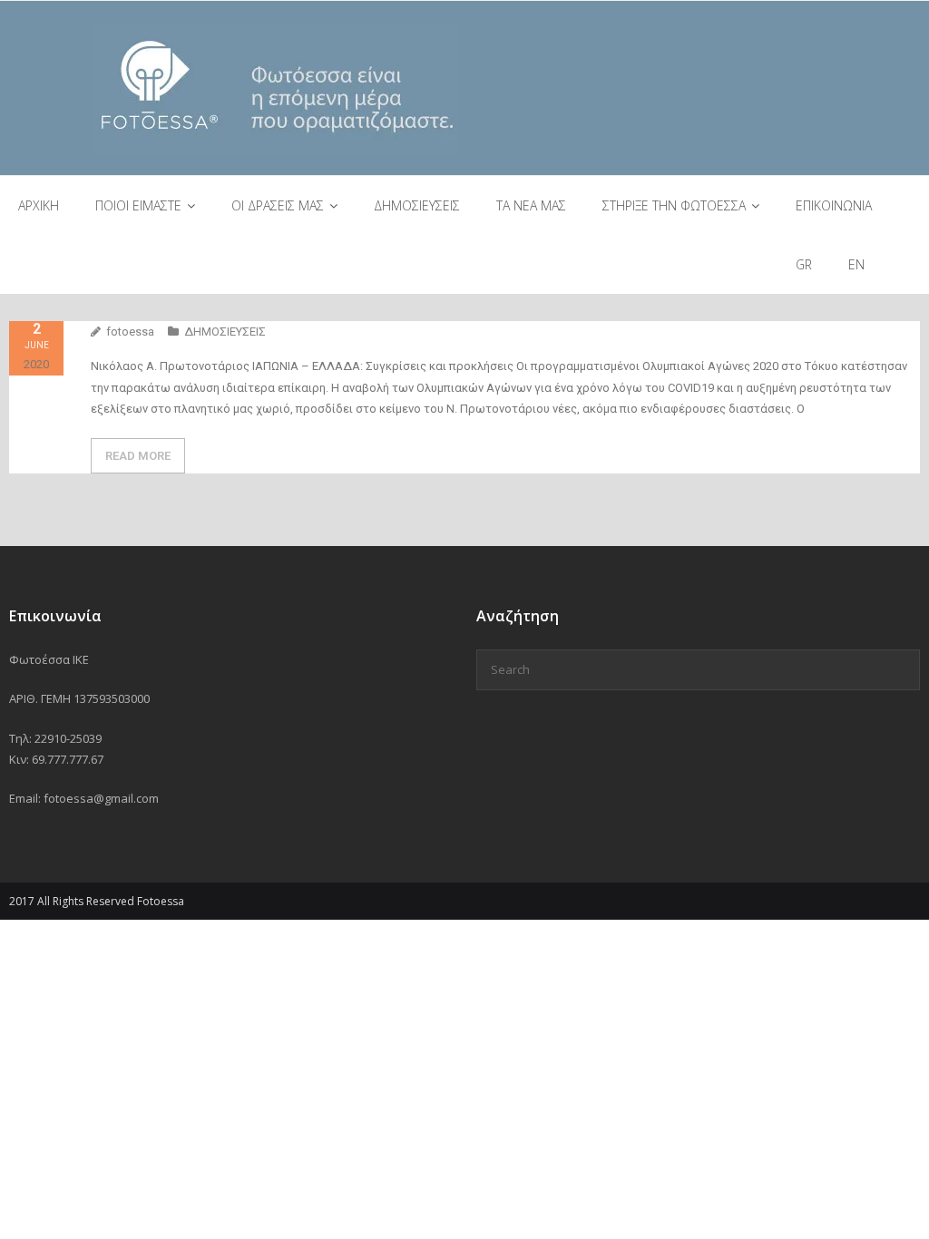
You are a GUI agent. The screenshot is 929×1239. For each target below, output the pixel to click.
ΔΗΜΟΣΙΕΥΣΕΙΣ (225, 331)
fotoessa (130, 331)
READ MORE (138, 456)
